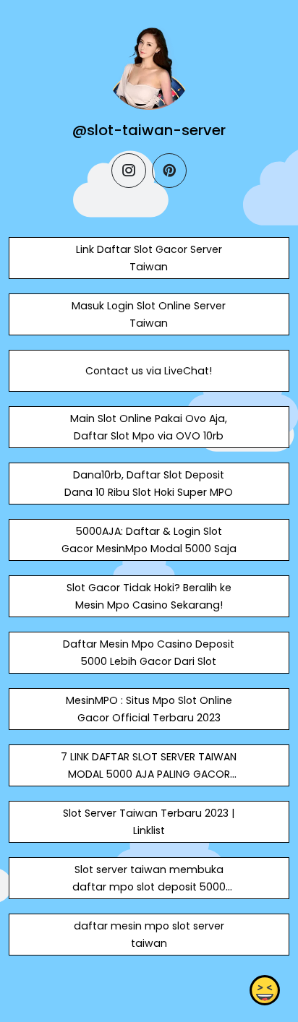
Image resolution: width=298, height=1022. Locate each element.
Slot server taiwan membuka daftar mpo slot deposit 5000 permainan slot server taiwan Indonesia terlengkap (149, 895)
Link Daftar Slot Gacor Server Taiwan (149, 258)
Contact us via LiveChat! (148, 371)
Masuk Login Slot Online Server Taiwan (149, 314)
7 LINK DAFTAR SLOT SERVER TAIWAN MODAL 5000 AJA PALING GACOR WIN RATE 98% (149, 774)
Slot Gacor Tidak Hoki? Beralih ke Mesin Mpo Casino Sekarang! (149, 596)
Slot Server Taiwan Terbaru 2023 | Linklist (148, 822)
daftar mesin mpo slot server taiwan (149, 934)
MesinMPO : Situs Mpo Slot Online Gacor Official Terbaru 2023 (149, 709)
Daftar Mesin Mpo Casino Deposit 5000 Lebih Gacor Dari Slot (148, 653)
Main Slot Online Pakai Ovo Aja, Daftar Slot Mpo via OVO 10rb (148, 427)
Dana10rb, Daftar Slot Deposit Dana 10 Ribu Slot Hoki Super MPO (148, 483)
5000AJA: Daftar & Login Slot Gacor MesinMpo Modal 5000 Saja (149, 540)
